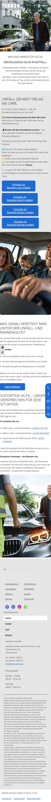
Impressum (7, 798)
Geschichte (29, 599)
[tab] (8, 618)
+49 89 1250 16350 (40, 433)
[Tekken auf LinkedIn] (13, 607)
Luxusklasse (10, 589)
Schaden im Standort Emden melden (20, 211)
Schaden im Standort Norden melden (20, 223)
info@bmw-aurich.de (14, 664)
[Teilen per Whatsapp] (26, 607)
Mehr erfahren (12, 386)
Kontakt (27, 594)
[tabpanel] (25, 665)
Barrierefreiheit (33, 798)
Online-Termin (30, 584)
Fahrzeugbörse (11, 584)
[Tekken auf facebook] (7, 607)
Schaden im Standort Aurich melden (20, 198)
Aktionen (9, 594)
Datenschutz (19, 798)
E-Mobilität (29, 589)
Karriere (8, 599)
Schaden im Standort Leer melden (19, 186)
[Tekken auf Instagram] (19, 607)
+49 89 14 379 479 (39, 428)
